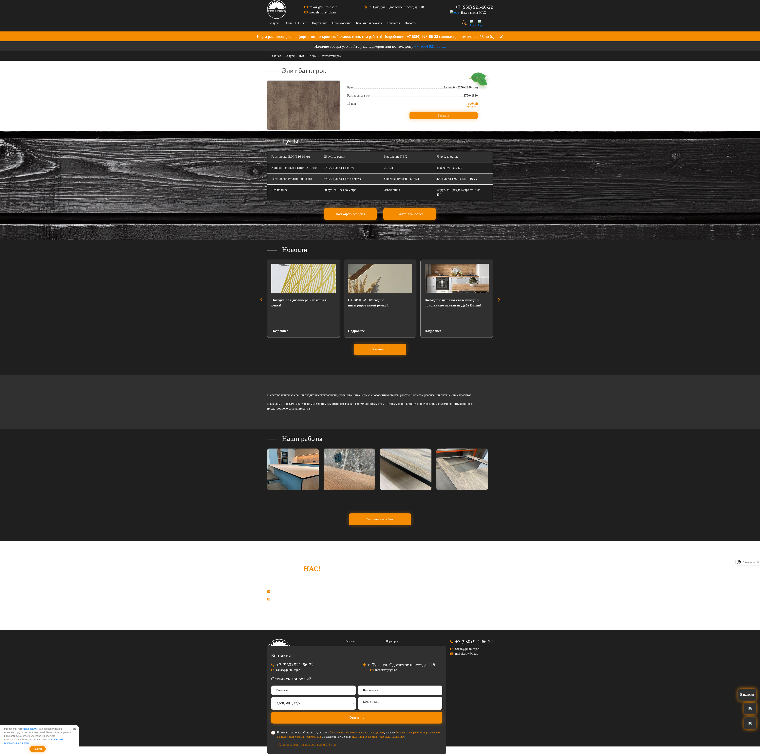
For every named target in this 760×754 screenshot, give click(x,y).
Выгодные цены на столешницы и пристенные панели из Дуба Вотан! (376, 302)
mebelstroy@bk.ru (322, 12)
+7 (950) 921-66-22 (474, 7)
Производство (341, 23)
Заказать (443, 115)
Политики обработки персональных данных (378, 736)
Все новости (380, 349)
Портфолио (319, 23)
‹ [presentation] (261, 299)
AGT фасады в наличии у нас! (448, 300)
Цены (288, 23)
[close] (758, 562)
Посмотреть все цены (350, 214)
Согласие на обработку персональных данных (357, 732)
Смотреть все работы (380, 519)
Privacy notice (749, 562)
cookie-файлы (30, 728)
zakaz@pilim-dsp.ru (323, 7)
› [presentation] (499, 299)
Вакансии (747, 694)
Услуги (274, 23)
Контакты (393, 23)
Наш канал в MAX (473, 12)
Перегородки (393, 641)
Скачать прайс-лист (409, 214)
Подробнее (279, 331)
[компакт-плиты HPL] (293, 469)
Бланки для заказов (369, 23)
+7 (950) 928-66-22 (422, 36)
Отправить (357, 717)
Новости (410, 23)
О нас (302, 23)
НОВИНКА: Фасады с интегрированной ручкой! (292, 302)
